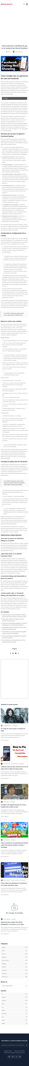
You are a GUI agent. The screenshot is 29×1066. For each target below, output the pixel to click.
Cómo (8, 51)
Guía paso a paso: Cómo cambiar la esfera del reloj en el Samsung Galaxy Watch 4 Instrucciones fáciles (14, 482)
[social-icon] (9, 1056)
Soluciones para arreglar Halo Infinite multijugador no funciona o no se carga (12, 923)
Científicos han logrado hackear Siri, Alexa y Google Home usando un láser (13, 806)
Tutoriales (15, 725)
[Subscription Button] (26, 1045)
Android (13, 801)
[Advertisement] (14, 23)
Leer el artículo (4, 740)
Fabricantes (14, 976)
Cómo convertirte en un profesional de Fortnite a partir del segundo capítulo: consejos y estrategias (14, 845)
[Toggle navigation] (27, 4)
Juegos (14, 919)
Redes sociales (15, 880)
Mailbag (21, 763)
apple (14, 1020)
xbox (14, 1003)
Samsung (14, 970)
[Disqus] (14, 679)
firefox (14, 1023)
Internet (13, 840)
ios (14, 1007)
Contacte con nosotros (19, 1050)
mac (14, 1017)
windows (14, 1000)
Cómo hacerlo (15, 763)
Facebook (22, 880)
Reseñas (14, 957)
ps (14, 994)
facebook (14, 648)
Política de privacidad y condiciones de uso (14, 1052)
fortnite (14, 1010)
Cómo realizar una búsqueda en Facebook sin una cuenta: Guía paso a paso (14, 884)
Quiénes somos (8, 1050)
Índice (6, 98)
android (14, 997)
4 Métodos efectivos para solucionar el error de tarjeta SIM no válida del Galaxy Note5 (14, 768)
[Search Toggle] (24, 4)
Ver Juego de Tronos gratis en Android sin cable (13, 729)
